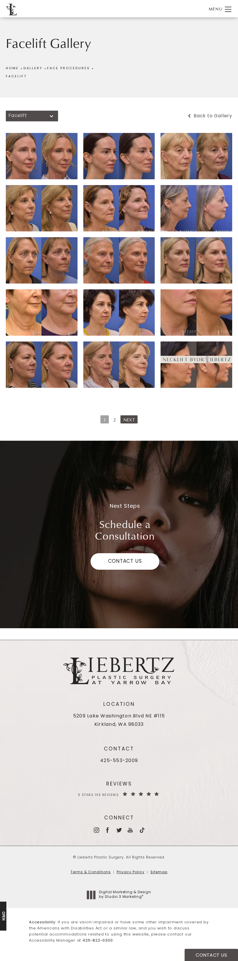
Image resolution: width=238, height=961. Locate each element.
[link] (119, 761)
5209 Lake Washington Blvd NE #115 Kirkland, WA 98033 (119, 720)
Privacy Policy (131, 872)
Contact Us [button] (211, 955)
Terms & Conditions (91, 872)
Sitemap (158, 872)
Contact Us (125, 561)
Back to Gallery (212, 116)
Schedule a (125, 530)
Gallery (33, 68)
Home (12, 68)
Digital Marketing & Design (125, 895)
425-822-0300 (97, 940)
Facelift (16, 76)
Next (129, 419)
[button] (228, 9)
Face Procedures (68, 68)
